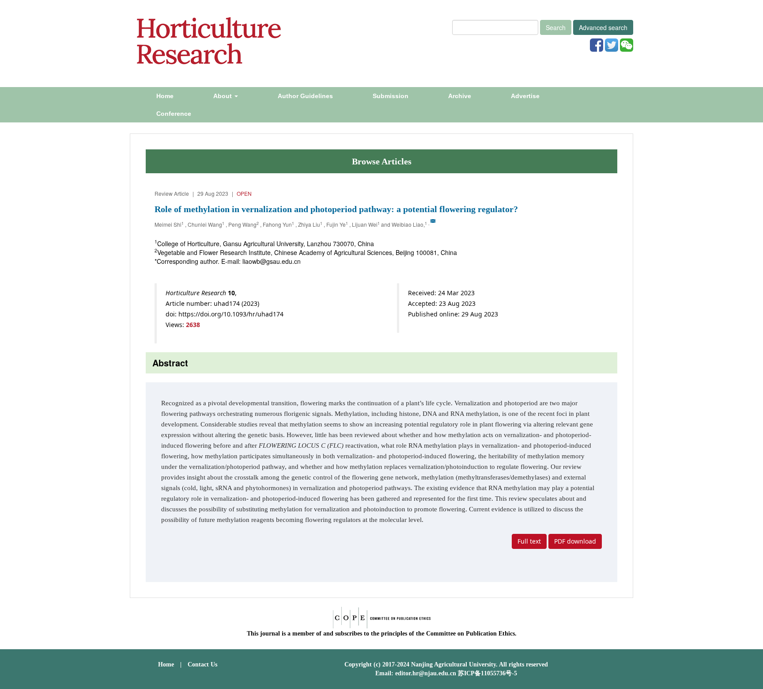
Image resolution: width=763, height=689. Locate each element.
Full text (529, 541)
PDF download (575, 541)
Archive (459, 95)
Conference (173, 113)
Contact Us (202, 664)
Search (556, 27)
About (223, 95)
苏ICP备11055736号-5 (487, 673)
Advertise (525, 95)
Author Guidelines (305, 95)
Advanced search (603, 27)
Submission (390, 95)
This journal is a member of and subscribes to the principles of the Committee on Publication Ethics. (382, 633)
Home (165, 95)
